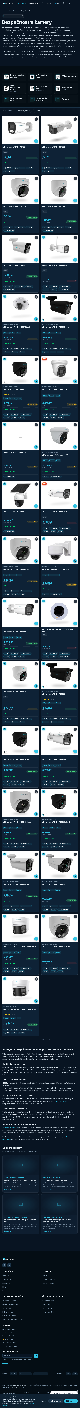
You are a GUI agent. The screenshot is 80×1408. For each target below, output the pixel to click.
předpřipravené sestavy (11, 54)
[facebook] (4, 1265)
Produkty (16, 11)
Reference (6, 1283)
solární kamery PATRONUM (63, 1101)
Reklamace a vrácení (9, 1316)
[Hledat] (42, 3)
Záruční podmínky (48, 1283)
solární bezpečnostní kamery (33, 49)
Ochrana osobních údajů (10, 1304)
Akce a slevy (46, 1304)
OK (36, 1355)
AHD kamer (45, 41)
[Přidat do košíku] (36, 141)
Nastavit (43, 1401)
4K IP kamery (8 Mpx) (15, 43)
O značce (5, 1276)
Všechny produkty (48, 1301)
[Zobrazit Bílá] (45, 319)
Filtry (38, 111)
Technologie (6, 1279)
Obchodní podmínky (9, 1301)
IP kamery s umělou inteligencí (38, 43)
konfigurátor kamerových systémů (45, 51)
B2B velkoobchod (48, 1308)
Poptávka (34, 3)
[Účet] (63, 3)
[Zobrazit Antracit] (43, 319)
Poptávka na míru (11, 1342)
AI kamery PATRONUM (10, 1128)
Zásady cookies (8, 1308)
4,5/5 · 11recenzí (9, 1339)
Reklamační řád (7, 1312)
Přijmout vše (70, 1401)
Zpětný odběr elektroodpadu (12, 1319)
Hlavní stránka (6, 11)
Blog (4, 1287)
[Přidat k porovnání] (36, 119)
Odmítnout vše (56, 1401)
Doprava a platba (48, 1312)
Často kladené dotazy (49, 1279)
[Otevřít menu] (75, 3)
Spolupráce (21, 3)
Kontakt (44, 1276)
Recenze (5, 1291)
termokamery (29, 46)
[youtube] (9, 1265)
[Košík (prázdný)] (69, 3)
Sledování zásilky (11, 1346)
